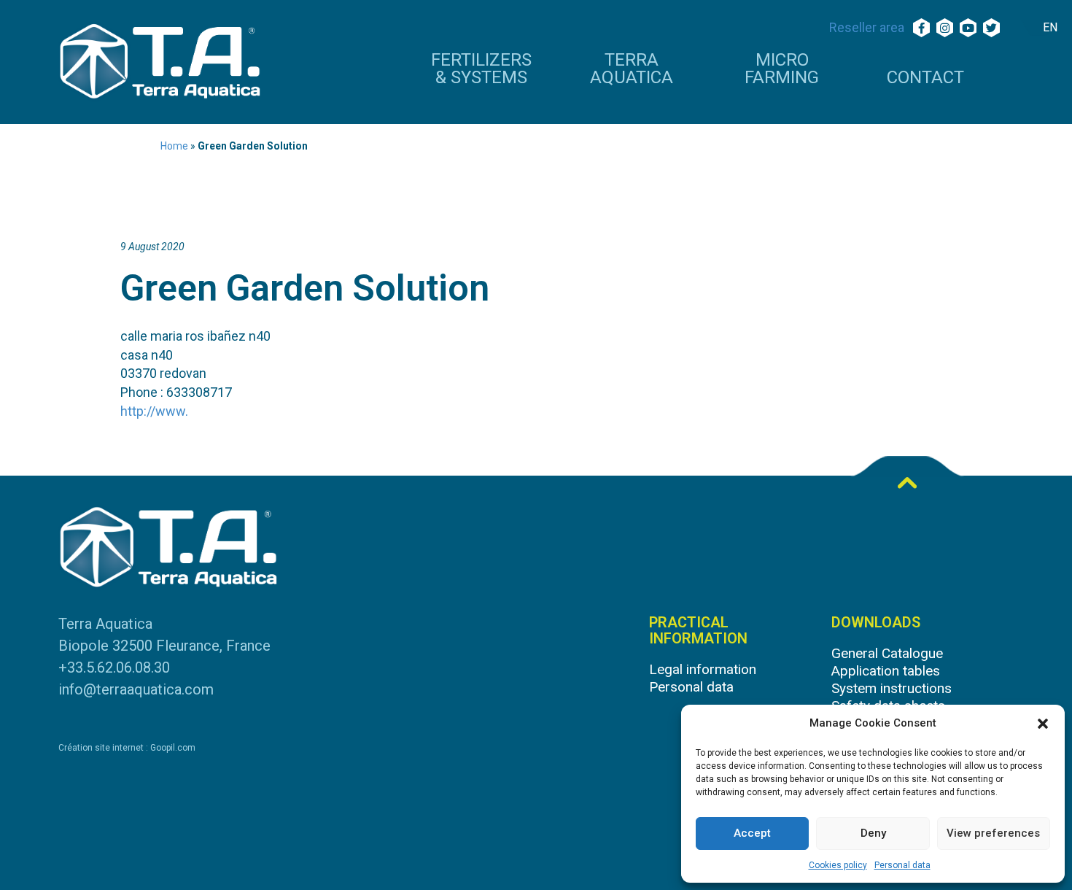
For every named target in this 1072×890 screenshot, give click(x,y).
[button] (1043, 723)
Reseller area (866, 27)
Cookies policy (838, 865)
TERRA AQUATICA (631, 69)
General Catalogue (887, 653)
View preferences (993, 833)
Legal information (702, 669)
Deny (873, 833)
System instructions (891, 688)
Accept (752, 833)
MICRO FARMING (782, 69)
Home (174, 146)
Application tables (885, 670)
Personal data (902, 865)
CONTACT (925, 78)
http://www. (154, 411)
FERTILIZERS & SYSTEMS (481, 69)
